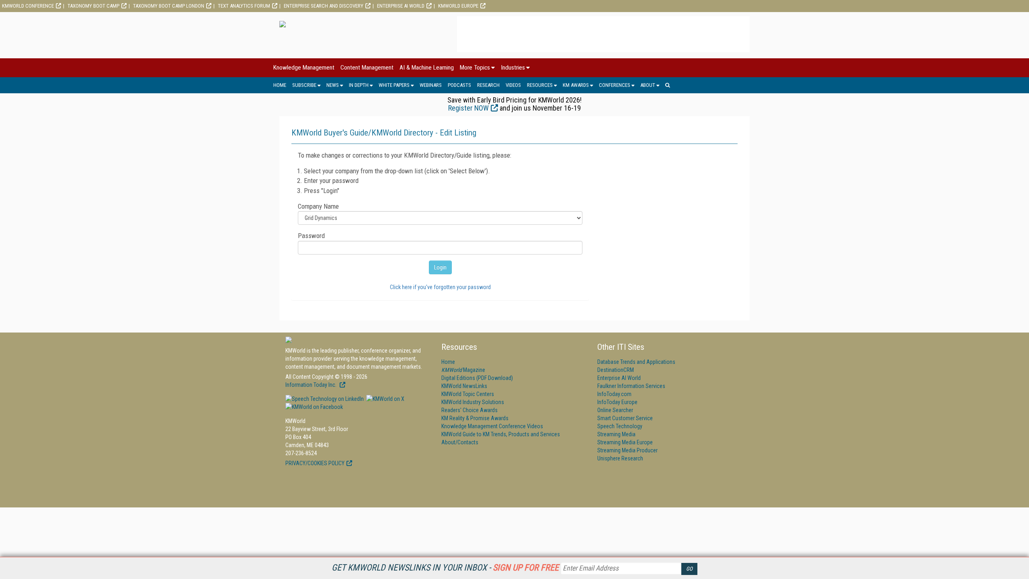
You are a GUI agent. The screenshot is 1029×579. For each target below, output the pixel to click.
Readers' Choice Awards (469, 410)
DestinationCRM (615, 370)
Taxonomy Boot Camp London (168, 6)
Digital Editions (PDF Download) (477, 378)
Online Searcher (615, 410)
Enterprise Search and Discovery (323, 6)
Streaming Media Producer (627, 450)
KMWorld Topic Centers (467, 394)
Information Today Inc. (311, 385)
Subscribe (304, 85)
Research (488, 85)
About (647, 85)
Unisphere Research (620, 458)
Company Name (318, 206)
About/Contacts (459, 442)
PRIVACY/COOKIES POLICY (314, 463)
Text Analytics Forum (244, 6)
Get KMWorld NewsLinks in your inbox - (445, 568)
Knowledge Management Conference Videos (492, 426)
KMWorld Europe (458, 6)
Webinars (431, 85)
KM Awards (576, 85)
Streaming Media (616, 434)
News (332, 85)
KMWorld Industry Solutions (472, 402)
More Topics (475, 67)
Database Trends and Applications (636, 362)
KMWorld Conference (28, 6)
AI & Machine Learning (427, 67)
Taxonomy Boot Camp (93, 6)
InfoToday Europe (617, 402)
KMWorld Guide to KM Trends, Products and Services (500, 434)
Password (311, 236)
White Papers (394, 85)
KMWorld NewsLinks (464, 386)
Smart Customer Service (625, 418)
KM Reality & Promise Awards (474, 418)
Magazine (463, 370)
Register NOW (468, 108)
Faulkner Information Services (631, 386)
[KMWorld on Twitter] (384, 399)
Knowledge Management (303, 67)
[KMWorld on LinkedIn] (324, 399)
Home (279, 85)
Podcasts (459, 85)
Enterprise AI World (400, 6)
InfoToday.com (614, 394)
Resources (540, 85)
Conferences (614, 85)
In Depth (359, 85)
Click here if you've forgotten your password (440, 287)
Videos (513, 85)
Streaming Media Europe (625, 442)
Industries (513, 67)
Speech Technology (619, 426)
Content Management (367, 67)
